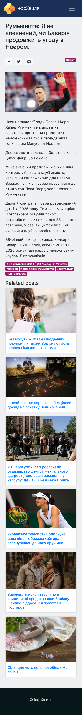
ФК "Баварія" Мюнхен (52, 264)
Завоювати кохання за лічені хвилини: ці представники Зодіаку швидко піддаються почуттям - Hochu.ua (38, 601)
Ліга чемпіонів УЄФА (20, 264)
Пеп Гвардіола (16, 273)
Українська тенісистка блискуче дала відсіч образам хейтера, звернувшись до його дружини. (37, 538)
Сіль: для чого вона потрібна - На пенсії (37, 669)
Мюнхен (12, 268)
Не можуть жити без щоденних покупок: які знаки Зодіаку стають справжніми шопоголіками (38, 343)
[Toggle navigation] (72, 8)
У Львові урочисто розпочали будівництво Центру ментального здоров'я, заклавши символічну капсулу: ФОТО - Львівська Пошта (38, 473)
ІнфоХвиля (27, 8)
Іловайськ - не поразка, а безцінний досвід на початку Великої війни (40, 404)
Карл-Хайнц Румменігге (37, 268)
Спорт (70, 60)
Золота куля (65, 268)
